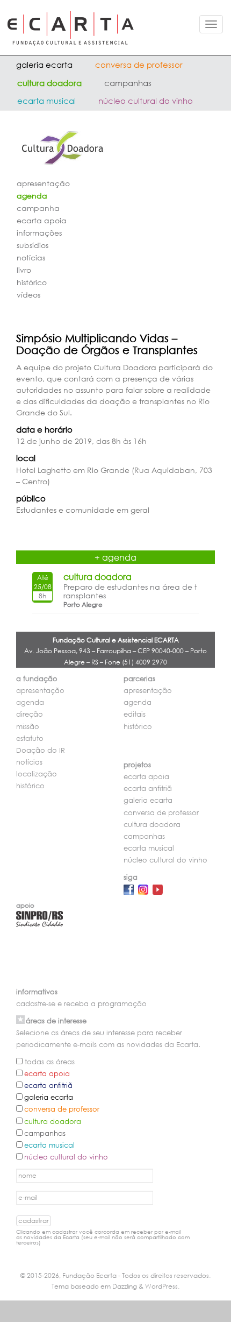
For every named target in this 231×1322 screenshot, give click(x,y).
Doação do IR (40, 750)
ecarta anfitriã (148, 788)
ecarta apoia (42, 220)
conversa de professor (139, 64)
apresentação (43, 183)
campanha (38, 208)
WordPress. (162, 1286)
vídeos (28, 294)
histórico (32, 282)
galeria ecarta (44, 64)
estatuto (30, 738)
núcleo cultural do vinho (145, 100)
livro (24, 270)
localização (36, 774)
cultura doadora (49, 82)
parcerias (139, 678)
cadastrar (33, 1220)
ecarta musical (46, 100)
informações (39, 233)
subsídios (32, 245)
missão (27, 726)
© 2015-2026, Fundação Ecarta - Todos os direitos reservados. (115, 1275)
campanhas (127, 82)
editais (135, 714)
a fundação (36, 678)
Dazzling (124, 1286)
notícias (31, 257)
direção (29, 714)
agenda (32, 195)
